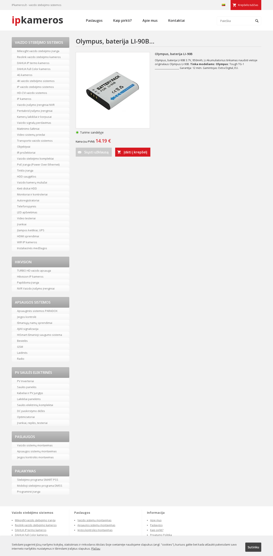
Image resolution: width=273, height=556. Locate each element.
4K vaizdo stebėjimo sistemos (36, 81)
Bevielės (22, 341)
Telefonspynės (26, 206)
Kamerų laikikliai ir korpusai (34, 117)
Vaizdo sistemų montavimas (35, 445)
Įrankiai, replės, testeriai (32, 423)
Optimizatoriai (26, 417)
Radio (20, 359)
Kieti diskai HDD (27, 188)
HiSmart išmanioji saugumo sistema (39, 335)
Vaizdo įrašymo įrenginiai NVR (36, 105)
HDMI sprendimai (28, 236)
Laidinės (22, 353)
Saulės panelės (26, 387)
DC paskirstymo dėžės (31, 411)
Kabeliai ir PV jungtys (30, 393)
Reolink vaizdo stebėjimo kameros (39, 57)
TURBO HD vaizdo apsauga (34, 270)
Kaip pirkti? (122, 20)
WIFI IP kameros (27, 242)
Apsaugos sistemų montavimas (37, 451)
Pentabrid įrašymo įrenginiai (34, 111)
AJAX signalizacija (27, 329)
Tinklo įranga (25, 170)
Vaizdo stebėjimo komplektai (35, 158)
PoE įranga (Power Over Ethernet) (38, 164)
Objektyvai (23, 146)
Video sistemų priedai (31, 135)
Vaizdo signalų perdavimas (34, 123)
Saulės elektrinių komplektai (35, 405)
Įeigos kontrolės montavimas (35, 457)
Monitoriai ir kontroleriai (32, 194)
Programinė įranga (28, 491)
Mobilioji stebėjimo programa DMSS (39, 486)
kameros (37, 19)
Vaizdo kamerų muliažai (32, 182)
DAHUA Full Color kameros (34, 69)
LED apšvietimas (27, 212)
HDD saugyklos (26, 176)
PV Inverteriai (25, 381)
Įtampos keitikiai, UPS (30, 230)
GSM (20, 347)
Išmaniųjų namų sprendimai (34, 323)
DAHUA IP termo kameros (33, 63)
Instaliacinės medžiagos (32, 248)
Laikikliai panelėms (29, 399)
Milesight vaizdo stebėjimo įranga (38, 51)
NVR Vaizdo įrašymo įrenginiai (36, 288)
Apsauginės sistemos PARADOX (37, 311)
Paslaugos (94, 20)
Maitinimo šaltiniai (28, 129)
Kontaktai (176, 20)
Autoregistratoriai (28, 200)
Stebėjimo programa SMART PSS (37, 480)
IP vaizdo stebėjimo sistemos (35, 87)
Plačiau (95, 548)
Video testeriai (26, 218)
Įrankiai (21, 224)
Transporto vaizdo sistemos (35, 141)
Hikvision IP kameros (30, 276)
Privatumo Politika (161, 535)
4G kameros (24, 75)
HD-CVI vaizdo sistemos (32, 93)
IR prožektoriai (26, 152)
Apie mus (150, 20)
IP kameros (24, 99)
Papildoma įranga (28, 282)
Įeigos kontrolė (26, 317)
